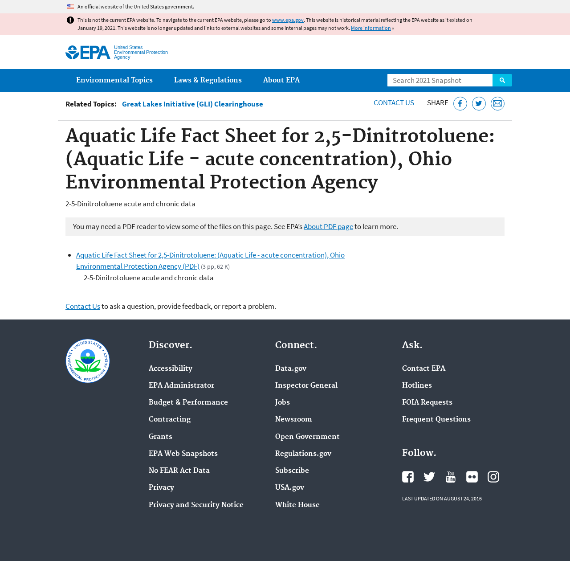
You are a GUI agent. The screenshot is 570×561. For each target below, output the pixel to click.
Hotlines (417, 386)
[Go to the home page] (87, 52)
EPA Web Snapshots (183, 454)
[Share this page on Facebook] (460, 104)
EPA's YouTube (450, 477)
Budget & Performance (188, 403)
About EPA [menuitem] (281, 80)
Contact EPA (423, 369)
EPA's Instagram (493, 477)
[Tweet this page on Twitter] (479, 104)
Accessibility (170, 369)
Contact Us (394, 102)
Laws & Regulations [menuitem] (208, 80)
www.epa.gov (288, 19)
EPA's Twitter (429, 477)
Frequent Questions (436, 420)
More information (371, 28)
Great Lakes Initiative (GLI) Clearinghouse (192, 104)
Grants (160, 437)
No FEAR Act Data (179, 471)
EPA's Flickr (472, 477)
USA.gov (289, 488)
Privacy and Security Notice (196, 505)
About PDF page (328, 226)
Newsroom (293, 420)
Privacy (161, 488)
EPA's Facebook (408, 477)
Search (502, 80)
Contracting (170, 420)
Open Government (307, 437)
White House (297, 505)
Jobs (282, 403)
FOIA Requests (427, 403)
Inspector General (306, 386)
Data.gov (290, 369)
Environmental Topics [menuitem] (114, 80)
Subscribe (292, 471)
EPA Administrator (181, 386)
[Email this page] (498, 104)
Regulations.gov (303, 454)
